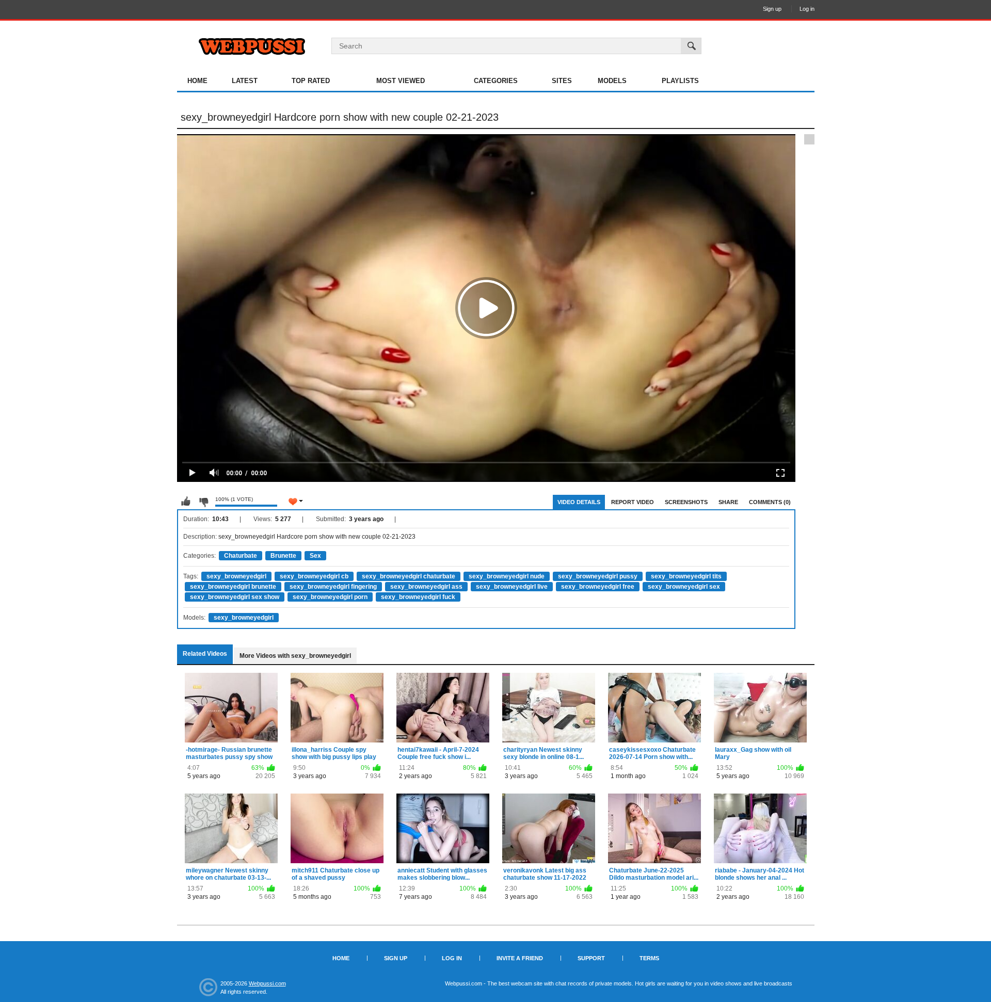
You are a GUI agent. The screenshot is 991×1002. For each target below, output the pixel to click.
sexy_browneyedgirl (236, 576)
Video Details (578, 502)
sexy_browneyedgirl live (512, 586)
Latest (245, 81)
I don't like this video (203, 501)
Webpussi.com (267, 983)
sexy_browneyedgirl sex (684, 586)
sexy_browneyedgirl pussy (597, 576)
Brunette (283, 555)
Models (612, 81)
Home (197, 81)
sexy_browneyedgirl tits (686, 576)
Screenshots (686, 502)
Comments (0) (770, 502)
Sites (562, 81)
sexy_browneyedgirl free (597, 586)
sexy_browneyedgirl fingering (333, 586)
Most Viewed (400, 81)
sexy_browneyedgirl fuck (418, 597)
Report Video (632, 502)
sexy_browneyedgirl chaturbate (408, 576)
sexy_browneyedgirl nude (507, 576)
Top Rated (311, 81)
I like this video (186, 501)
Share (728, 502)
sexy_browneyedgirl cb (314, 576)
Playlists (680, 81)
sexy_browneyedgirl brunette (233, 586)
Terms (649, 958)
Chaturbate (240, 555)
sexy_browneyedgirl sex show (234, 597)
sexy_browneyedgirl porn (330, 597)
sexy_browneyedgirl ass (426, 586)
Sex (315, 555)
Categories (496, 81)
